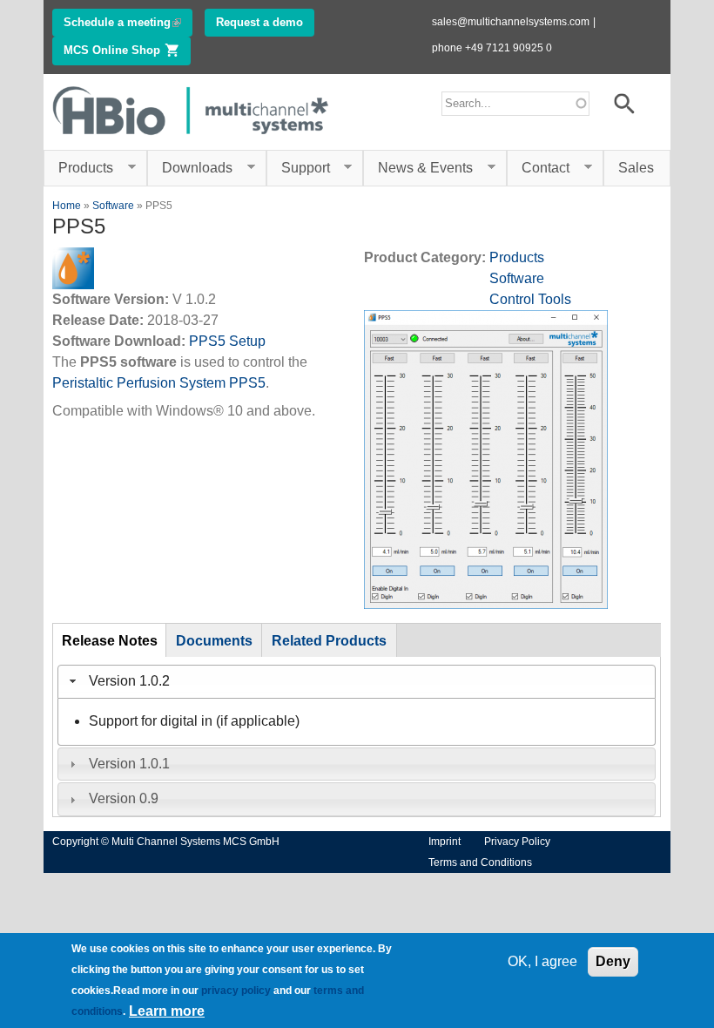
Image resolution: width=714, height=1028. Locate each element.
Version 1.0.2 (129, 680)
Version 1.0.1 (129, 763)
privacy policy (236, 990)
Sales (636, 167)
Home (66, 206)
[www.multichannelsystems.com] (191, 139)
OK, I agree (542, 961)
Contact (538, 168)
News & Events (418, 168)
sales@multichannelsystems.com (510, 22)
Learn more (167, 1011)
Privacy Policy (517, 841)
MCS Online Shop (127, 50)
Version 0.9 (123, 798)
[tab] (356, 682)
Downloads (189, 168)
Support (298, 168)
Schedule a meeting (128, 22)
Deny (613, 961)
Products (78, 168)
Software (113, 206)
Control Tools (530, 299)
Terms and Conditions (480, 862)
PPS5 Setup (227, 341)
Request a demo (259, 22)
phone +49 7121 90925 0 (492, 48)
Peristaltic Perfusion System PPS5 (159, 382)
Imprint (444, 841)
